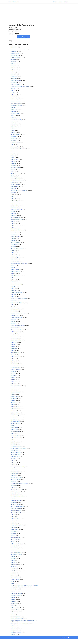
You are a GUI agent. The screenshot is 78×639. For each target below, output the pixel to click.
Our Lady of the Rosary (16, 184)
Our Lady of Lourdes (15, 242)
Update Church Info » (23, 37)
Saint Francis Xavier (15, 419)
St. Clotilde (13, 290)
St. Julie (12, 157)
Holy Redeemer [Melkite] (16, 554)
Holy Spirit (13, 59)
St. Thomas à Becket (15, 417)
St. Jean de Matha (15, 396)
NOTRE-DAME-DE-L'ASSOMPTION (19, 190)
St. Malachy (13, 319)
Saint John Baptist (15, 568)
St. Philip (13, 286)
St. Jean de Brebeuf (15, 53)
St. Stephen (13, 521)
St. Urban (13, 346)
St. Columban (14, 462)
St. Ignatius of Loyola (15, 415)
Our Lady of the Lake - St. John (17, 313)
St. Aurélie (13, 211)
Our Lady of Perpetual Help (17, 219)
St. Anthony (13, 165)
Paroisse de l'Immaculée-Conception (19, 298)
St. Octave (13, 88)
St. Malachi (13, 469)
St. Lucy (12, 288)
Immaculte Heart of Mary (16, 119)
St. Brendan (13, 614)
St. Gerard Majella (15, 413)
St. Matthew (13, 444)
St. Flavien (13, 273)
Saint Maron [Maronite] (16, 632)
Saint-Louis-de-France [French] (18, 49)
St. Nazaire (13, 117)
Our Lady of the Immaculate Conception (19, 624)
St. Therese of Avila (15, 309)
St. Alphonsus (14, 67)
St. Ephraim (13, 344)
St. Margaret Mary (15, 315)
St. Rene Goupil (14, 429)
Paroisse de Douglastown (16, 230)
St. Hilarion (13, 163)
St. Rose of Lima (14, 494)
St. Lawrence (13, 342)
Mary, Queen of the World (16, 209)
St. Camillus (13, 458)
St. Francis (13, 223)
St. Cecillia (13, 546)
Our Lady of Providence (16, 134)
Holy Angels (13, 498)
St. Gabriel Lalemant (15, 336)
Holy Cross (13, 128)
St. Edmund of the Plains (16, 180)
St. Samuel (13, 311)
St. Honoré (13, 255)
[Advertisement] (39, 13)
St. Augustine (14, 124)
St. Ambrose (13, 140)
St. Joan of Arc (14, 109)
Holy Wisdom (14, 566)
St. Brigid (13, 228)
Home (54, 1)
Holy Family (13, 402)
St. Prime (13, 556)
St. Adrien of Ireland (15, 167)
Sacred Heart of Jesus (15, 84)
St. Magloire (13, 61)
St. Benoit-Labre (14, 159)
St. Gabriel (13, 323)
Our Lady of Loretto (15, 539)
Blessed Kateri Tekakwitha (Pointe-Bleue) (20, 86)
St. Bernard (13, 90)
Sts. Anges (13, 373)
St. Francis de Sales (15, 269)
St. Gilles (13, 153)
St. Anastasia (14, 234)
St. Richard (13, 514)
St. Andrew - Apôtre (15, 113)
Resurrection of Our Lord (16, 105)
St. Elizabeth (13, 126)
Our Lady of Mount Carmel (17, 489)
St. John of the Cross (15, 369)
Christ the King (14, 244)
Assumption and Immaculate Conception (19, 483)
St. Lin (12, 144)
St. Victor (13, 359)
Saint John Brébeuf (15, 55)
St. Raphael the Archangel (16, 593)
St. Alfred (13, 92)
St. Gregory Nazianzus (16, 492)
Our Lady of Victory (15, 479)
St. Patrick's (13, 601)
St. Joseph (13, 63)
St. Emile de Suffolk (15, 456)
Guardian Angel (14, 473)
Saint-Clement (14, 82)
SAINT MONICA (14, 550)
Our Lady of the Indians (16, 340)
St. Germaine (14, 138)
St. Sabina (13, 591)
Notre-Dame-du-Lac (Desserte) (17, 329)
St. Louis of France (15, 487)
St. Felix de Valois (15, 529)
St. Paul (12, 252)
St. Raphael (13, 161)
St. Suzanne (13, 72)
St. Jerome (13, 321)
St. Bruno (13, 196)
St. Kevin (13, 597)
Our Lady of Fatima (15, 616)
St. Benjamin (14, 95)
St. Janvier (13, 70)
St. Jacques (13, 188)
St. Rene (12, 296)
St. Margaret (13, 375)
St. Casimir (13, 465)
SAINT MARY (14, 531)
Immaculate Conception (16, 57)
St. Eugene (13, 562)
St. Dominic (13, 527)
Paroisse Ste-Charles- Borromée (18, 325)
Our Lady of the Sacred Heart (17, 365)
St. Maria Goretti (14, 450)
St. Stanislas (13, 377)
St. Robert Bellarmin (15, 331)
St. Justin (13, 151)
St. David (13, 404)
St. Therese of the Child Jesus (17, 302)
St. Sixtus (13, 440)
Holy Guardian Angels (16, 174)
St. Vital (12, 581)
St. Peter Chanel (14, 628)
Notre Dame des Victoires (16, 217)
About (60, 1)
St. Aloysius (13, 169)
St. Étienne (13, 111)
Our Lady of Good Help (16, 452)
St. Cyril (13, 334)
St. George (13, 115)
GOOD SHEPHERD (15, 421)
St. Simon (13, 171)
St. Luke (12, 282)
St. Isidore (13, 221)
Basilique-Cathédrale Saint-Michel (18, 149)
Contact (65, 1)
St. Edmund (13, 294)
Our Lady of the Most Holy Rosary (18, 448)
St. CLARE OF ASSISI (16, 446)
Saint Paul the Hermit (15, 101)
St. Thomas (13, 280)
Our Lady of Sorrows (15, 367)
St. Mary (13, 130)
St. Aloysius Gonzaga (15, 431)
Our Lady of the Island (16, 512)
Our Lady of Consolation (16, 525)
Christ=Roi (13, 300)
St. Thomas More (14, 205)
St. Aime (13, 354)
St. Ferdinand (14, 348)
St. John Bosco (14, 442)
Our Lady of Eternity (15, 392)
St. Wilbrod (13, 371)
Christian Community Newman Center (19, 263)
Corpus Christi (14, 307)
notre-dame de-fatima (15, 454)
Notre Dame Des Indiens (16, 552)
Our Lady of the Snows (16, 471)
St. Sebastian (13, 589)
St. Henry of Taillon (15, 607)
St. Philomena (14, 76)
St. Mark (13, 155)
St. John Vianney (14, 427)
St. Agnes (13, 122)
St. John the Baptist (15, 201)
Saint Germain (14, 398)
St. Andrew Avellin (15, 579)
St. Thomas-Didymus (15, 99)
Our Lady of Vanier (15, 261)
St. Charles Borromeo (15, 275)
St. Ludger (13, 132)
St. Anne (13, 65)
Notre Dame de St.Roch (16, 103)
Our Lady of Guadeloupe (16, 386)
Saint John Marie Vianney (16, 477)
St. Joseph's (13, 390)
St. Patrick (13, 400)
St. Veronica (13, 383)
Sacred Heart (14, 51)
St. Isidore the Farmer (15, 225)
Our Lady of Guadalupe (16, 510)
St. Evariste (13, 97)
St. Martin (13, 265)
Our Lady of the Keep (15, 537)
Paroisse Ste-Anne (15, 236)
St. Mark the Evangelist (16, 437)
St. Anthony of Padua (15, 146)
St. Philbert (13, 240)
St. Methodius (14, 136)
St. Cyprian (13, 246)
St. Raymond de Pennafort (16, 544)
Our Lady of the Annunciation (17, 467)
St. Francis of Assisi (15, 271)
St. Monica (13, 192)
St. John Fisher (14, 612)
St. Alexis (13, 573)
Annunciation (14, 78)
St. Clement (13, 533)
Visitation (13, 238)
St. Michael (13, 381)
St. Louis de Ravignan (15, 564)
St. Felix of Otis (14, 182)
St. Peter (13, 379)
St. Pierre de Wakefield (16, 500)
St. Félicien (13, 250)
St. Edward (13, 198)
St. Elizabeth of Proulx (16, 356)
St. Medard (13, 516)
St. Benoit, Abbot (14, 626)
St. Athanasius (14, 338)
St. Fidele (13, 394)
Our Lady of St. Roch (15, 577)
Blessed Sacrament (15, 142)
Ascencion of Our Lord (16, 609)
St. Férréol (13, 47)
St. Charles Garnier (15, 186)
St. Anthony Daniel (15, 178)
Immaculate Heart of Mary (16, 292)
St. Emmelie (13, 107)
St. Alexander (14, 502)
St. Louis (13, 304)
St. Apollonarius (14, 363)
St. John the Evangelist (16, 80)
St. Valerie (13, 460)
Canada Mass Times (14, 1)
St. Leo (12, 277)
